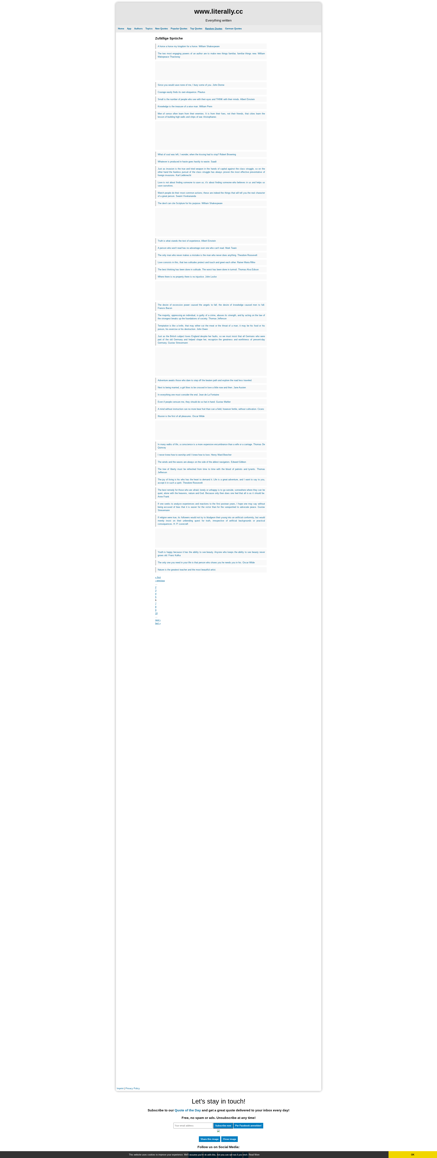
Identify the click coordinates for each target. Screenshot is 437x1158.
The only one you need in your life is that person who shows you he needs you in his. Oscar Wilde (206, 562)
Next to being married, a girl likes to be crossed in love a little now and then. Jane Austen (202, 387)
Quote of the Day (188, 1110)
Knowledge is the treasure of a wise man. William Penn (185, 106)
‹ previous (160, 580)
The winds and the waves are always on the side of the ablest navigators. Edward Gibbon (202, 462)
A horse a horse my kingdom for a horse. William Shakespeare (189, 46)
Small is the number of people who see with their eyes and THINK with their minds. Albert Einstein (206, 99)
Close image (229, 1139)
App (129, 28)
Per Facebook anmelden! (248, 1125)
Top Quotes (196, 28)
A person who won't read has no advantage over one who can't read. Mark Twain (197, 248)
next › (158, 620)
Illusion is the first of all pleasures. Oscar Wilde (181, 416)
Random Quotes (213, 28)
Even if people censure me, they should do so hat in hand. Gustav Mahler (194, 402)
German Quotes (233, 28)
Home (121, 28)
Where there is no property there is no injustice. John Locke (187, 276)
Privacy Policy (132, 1088)
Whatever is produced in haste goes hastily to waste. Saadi (187, 161)
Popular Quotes (179, 28)
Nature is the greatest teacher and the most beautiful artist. (187, 569)
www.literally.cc (218, 11)
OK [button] (412, 1154)
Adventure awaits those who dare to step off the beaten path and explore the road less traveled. (205, 380)
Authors (138, 28)
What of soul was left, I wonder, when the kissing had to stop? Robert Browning (197, 154)
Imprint (120, 1088)
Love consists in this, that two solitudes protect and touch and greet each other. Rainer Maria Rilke (206, 262)
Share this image (209, 1139)
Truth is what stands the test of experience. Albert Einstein (187, 241)
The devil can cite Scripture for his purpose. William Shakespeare (190, 203)
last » (158, 623)
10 (156, 613)
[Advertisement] (211, 70)
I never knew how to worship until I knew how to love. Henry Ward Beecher (194, 455)
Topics (148, 28)
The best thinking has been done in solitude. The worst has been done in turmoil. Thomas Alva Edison (208, 269)
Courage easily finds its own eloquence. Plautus (181, 92)
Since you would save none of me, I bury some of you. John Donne (191, 85)
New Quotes (161, 28)
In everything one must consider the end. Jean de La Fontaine (188, 394)
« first (158, 577)
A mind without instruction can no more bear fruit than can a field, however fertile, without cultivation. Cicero (211, 409)
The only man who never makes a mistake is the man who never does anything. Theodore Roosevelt (207, 255)
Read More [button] (254, 1154)
